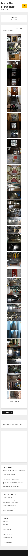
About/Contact (10, 497)
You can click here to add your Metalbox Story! (12, 424)
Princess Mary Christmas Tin (9, 474)
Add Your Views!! (12, 505)
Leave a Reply (8, 412)
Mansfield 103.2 (6, 521)
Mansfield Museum (7, 529)
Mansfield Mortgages (7, 526)
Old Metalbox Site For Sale (8, 477)
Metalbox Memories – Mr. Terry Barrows (11, 479)
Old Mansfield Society (7, 534)
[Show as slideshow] (14, 401)
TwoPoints (21, 553)
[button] (24, 6)
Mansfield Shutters (7, 532)
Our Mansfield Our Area (7, 537)
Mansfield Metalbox (8, 5)
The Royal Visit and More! (16, 500)
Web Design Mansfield (7, 542)
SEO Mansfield (6, 540)
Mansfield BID (6, 524)
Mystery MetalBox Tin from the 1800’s (11, 486)
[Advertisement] (14, 446)
